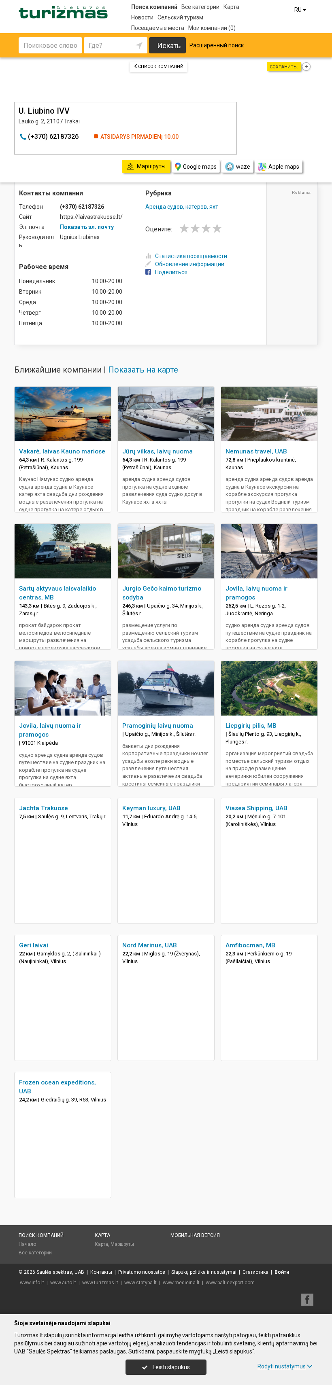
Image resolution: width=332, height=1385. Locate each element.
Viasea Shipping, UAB (256, 808)
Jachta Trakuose (43, 808)
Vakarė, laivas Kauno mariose (62, 451)
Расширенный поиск (216, 45)
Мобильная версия (195, 1235)
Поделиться (171, 272)
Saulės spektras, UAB (60, 1272)
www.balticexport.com (230, 1282)
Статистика (255, 1272)
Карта (231, 7)
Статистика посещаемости (191, 256)
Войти (282, 1272)
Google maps (200, 166)
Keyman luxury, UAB (151, 808)
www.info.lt (32, 1282)
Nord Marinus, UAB (149, 945)
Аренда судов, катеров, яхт (181, 206)
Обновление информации (189, 264)
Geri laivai (33, 945)
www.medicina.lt (181, 1282)
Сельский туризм (180, 17)
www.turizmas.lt (100, 1282)
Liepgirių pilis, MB (251, 725)
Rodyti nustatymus (282, 1366)
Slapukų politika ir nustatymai (203, 1272)
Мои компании (212, 28)
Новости (142, 17)
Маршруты (122, 1244)
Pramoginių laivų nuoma (157, 725)
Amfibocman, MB (250, 945)
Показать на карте (143, 370)
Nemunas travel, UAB (256, 451)
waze (243, 166)
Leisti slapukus (170, 1367)
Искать (169, 45)
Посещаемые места (157, 28)
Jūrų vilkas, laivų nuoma (157, 451)
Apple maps (283, 166)
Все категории (200, 7)
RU (298, 9)
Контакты (101, 1272)
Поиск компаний (154, 7)
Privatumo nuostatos (141, 1272)
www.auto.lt (63, 1282)
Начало (27, 1244)
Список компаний (160, 66)
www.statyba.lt (140, 1282)
